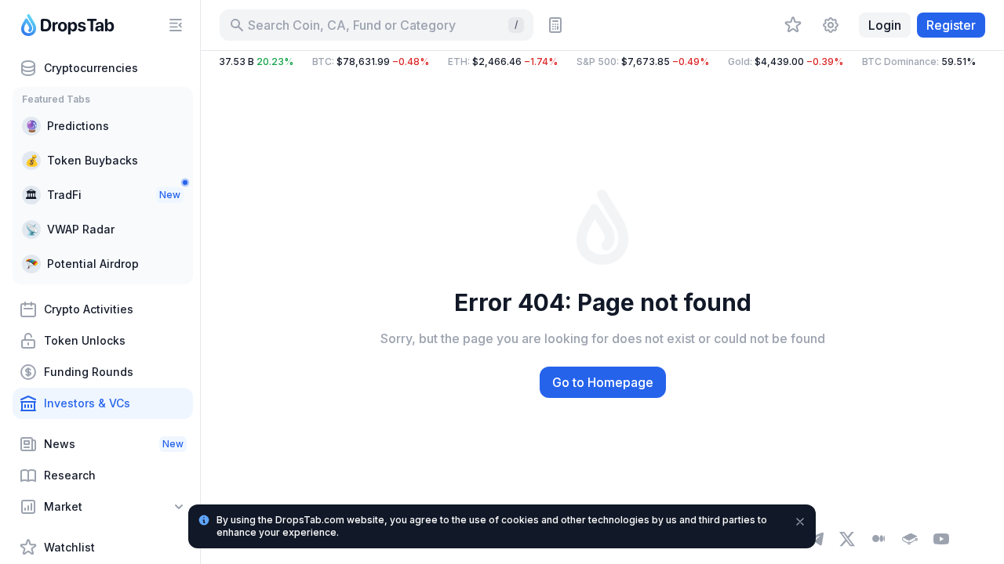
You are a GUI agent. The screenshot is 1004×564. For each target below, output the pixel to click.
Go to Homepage (602, 382)
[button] (602, 62)
